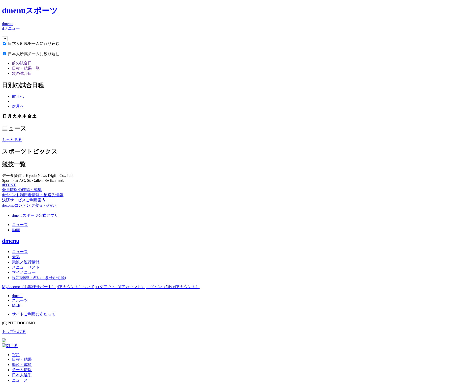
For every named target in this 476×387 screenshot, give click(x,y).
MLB (16, 305)
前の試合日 (22, 63)
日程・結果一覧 (26, 68)
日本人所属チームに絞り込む (34, 43)
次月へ (18, 106)
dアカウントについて (75, 287)
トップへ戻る (14, 332)
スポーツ (20, 300)
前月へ (18, 96)
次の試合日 (22, 73)
